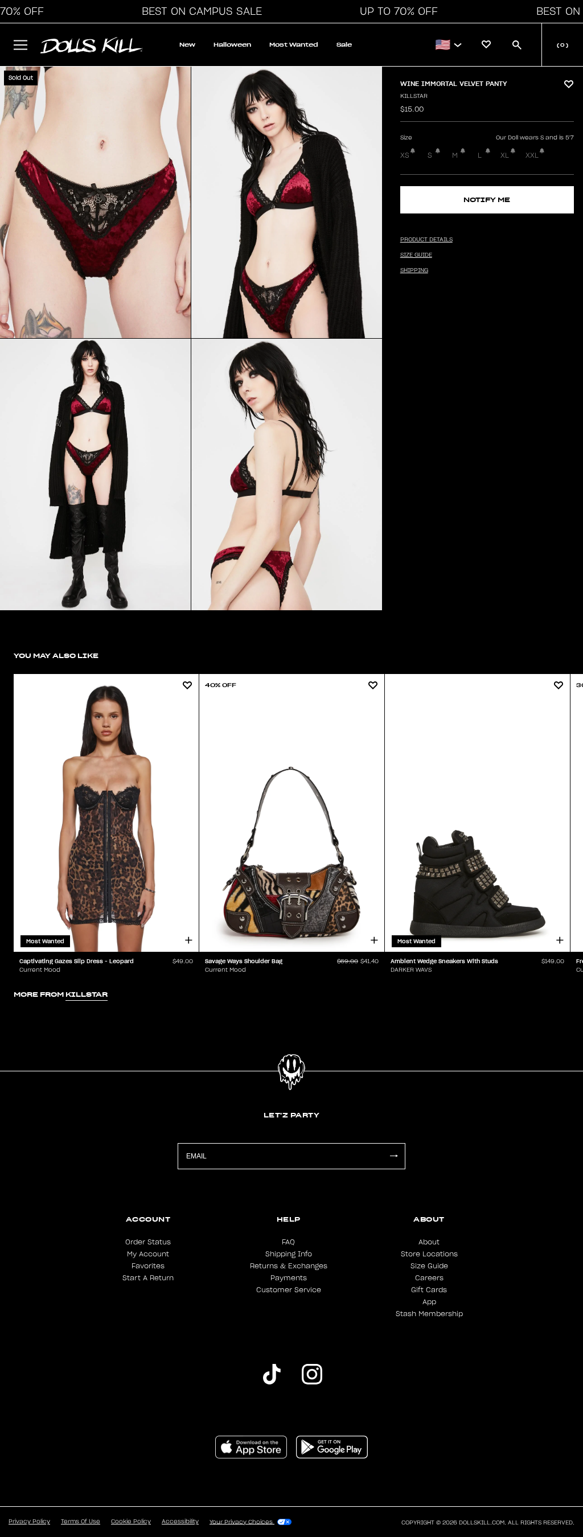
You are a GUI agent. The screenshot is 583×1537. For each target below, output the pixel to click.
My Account (148, 1254)
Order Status (148, 1242)
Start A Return (148, 1278)
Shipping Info (288, 1254)
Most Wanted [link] (293, 44)
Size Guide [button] (416, 255)
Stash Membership (429, 1313)
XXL (532, 155)
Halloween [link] (232, 44)
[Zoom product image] (95, 202)
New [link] (187, 44)
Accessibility (180, 1521)
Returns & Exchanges (288, 1266)
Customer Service (288, 1290)
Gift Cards (429, 1290)
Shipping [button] (414, 270)
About (429, 1242)
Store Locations (429, 1254)
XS (404, 155)
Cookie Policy (131, 1521)
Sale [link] (344, 44)
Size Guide (429, 1266)
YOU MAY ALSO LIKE (56, 655)
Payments (288, 1278)
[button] (199, 11)
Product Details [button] (426, 240)
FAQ (288, 1242)
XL (504, 155)
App (429, 1301)
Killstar (414, 96)
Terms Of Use (80, 1521)
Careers (429, 1278)
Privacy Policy (29, 1521)
